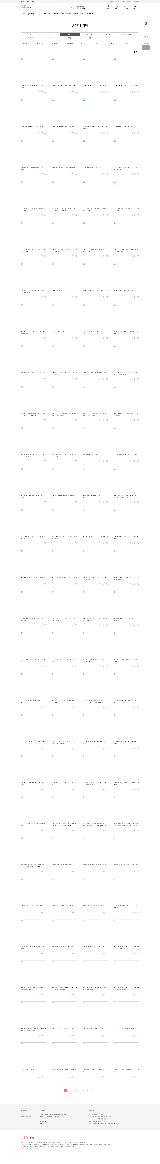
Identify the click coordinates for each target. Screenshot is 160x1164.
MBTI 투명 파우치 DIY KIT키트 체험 (93, 454)
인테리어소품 (70, 44)
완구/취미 (54, 44)
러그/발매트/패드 (128, 34)
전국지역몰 (89, 14)
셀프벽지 (113, 44)
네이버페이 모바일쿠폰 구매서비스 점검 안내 (100, 1116)
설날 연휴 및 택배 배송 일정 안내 (97, 1121)
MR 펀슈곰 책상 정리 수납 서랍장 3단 (93, 946)
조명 (50, 38)
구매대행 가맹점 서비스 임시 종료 (97, 1114)
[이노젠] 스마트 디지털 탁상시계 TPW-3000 (95, 85)
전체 (31, 34)
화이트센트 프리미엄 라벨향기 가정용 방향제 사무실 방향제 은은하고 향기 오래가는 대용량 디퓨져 (126, 825)
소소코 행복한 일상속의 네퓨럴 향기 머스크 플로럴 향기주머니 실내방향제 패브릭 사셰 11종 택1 (95, 825)
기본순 (135, 52)
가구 (50, 34)
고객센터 (118, 1)
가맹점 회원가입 (126, 1)
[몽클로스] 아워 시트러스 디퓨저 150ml (94, 905)
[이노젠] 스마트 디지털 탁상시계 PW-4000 (125, 85)
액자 (82, 44)
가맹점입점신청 (135, 1)
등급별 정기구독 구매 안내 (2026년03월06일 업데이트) (102, 1123)
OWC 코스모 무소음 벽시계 (28, 1069)
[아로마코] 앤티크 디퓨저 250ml (92, 167)
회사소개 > (24, 1110)
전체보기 (146, 43)
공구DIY (70, 38)
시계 (97, 44)
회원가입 (112, 1)
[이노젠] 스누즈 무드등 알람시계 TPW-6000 (64, 126)
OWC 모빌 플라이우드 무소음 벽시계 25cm (126, 126)
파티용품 (127, 44)
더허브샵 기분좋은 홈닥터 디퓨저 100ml (63, 1028)
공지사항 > (92, 1110)
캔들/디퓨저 (25, 44)
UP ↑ (146, 46)
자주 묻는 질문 (43, 1121)
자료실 (41, 1123)
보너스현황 (47, 14)
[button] (86, 5)
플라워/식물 (40, 44)
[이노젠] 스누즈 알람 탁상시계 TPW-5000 (32, 126)
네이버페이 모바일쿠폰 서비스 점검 (97, 1119)
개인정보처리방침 (25, 1116)
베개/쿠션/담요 (31, 38)
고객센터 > (43, 1110)
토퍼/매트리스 (109, 34)
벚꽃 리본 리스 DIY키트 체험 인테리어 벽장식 (95, 536)
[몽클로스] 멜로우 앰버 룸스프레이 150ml (94, 864)
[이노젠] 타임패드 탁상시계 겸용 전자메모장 (64, 85)
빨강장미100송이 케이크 (58, 331)
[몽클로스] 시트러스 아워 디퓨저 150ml (32, 905)
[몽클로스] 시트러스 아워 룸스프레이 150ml (64, 864)
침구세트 (89, 34)
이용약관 (23, 1114)
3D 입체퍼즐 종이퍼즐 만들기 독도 (61, 290)
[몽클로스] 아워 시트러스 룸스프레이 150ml (126, 864)
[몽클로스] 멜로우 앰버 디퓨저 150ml (62, 905)
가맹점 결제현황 (78, 14)
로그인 (105, 1)
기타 (89, 38)
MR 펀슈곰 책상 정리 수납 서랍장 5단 (62, 946)
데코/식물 (70, 34)
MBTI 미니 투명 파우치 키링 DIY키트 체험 (125, 454)
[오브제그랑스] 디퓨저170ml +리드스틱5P (63, 167)
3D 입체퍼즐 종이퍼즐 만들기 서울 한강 (124, 290)
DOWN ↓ (146, 48)
